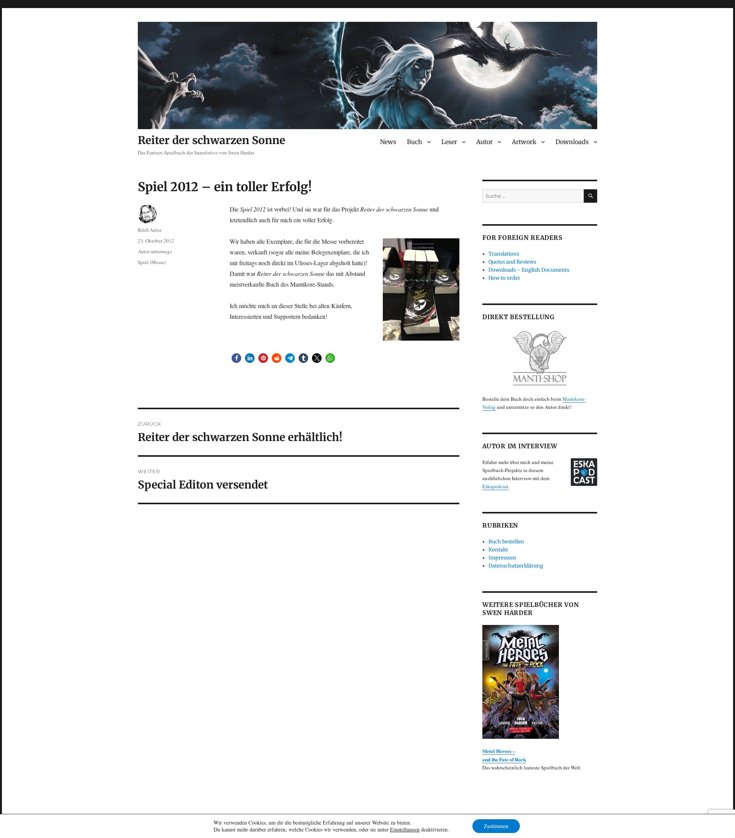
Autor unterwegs (155, 251)
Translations (503, 254)
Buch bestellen (506, 541)
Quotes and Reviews (512, 262)
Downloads (572, 142)
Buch (414, 142)
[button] (236, 358)
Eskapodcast (495, 486)
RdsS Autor (150, 229)
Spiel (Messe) (152, 262)
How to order (504, 278)
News (388, 142)
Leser (449, 142)
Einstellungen (405, 829)
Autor (484, 142)
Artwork (524, 142)
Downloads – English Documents (528, 270)
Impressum (502, 557)
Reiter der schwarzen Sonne (211, 140)
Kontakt (498, 549)
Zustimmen (496, 826)
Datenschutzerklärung (515, 565)
